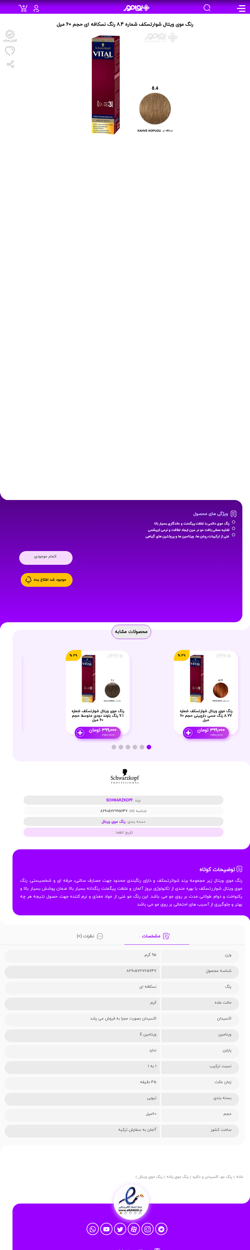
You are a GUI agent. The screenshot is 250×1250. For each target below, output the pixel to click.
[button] (149, 747)
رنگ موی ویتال (113, 821)
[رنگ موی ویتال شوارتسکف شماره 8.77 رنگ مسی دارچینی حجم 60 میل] (206, 678)
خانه (239, 1177)
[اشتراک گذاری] (10, 64)
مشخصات (151, 936)
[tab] (156, 938)
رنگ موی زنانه (177, 1177)
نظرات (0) (85, 936)
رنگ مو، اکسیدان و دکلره (212, 1177)
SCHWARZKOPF (119, 800)
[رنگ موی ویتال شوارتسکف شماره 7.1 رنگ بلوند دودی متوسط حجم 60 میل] (98, 678)
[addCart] (24, 10)
